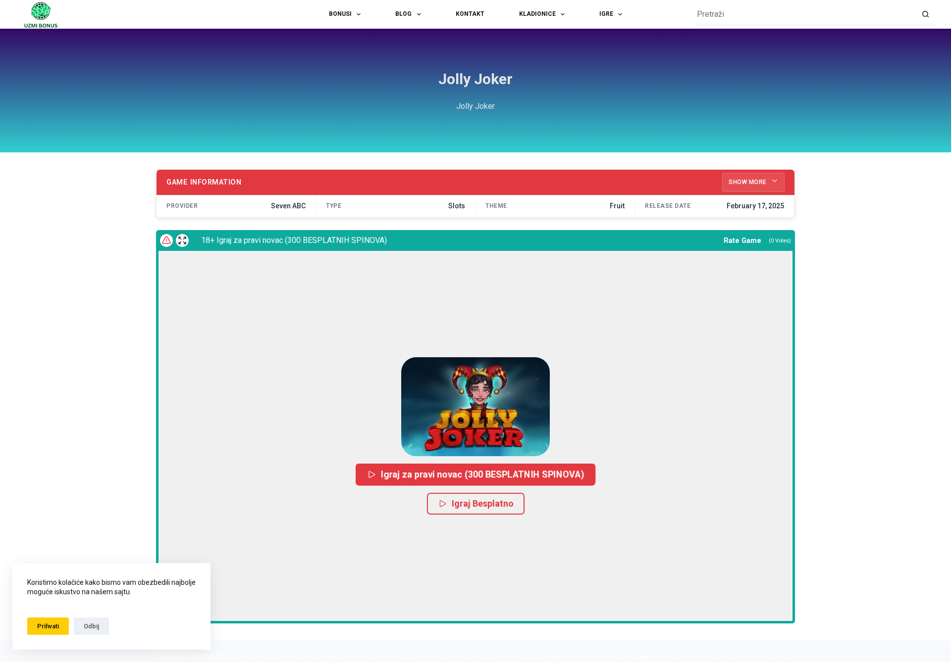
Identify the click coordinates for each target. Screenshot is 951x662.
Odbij (91, 626)
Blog (403, 13)
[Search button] (925, 14)
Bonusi (340, 13)
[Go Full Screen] (182, 240)
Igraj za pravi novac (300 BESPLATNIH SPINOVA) (482, 474)
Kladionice (537, 13)
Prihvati (48, 626)
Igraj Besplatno (483, 503)
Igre (606, 13)
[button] (475, 406)
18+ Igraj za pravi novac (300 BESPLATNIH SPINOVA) (285, 240)
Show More (748, 182)
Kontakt (470, 13)
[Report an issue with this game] (166, 240)
